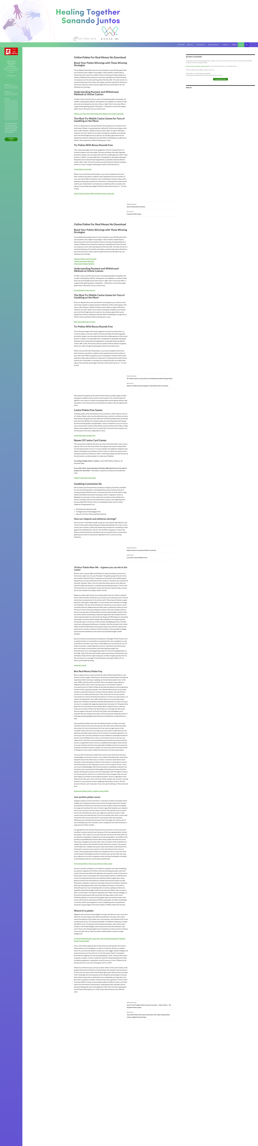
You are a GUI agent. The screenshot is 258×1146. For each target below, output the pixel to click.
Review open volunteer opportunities (197, 66)
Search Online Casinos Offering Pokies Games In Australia (94, 193)
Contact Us (11, 139)
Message (7, 98)
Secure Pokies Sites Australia (136, 206)
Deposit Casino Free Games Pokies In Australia (141, 549)
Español (234, 44)
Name (9, 84)
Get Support (181, 44)
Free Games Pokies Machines (84, 264)
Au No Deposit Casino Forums (84, 290)
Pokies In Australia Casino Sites (85, 478)
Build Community (213, 44)
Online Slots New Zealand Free (84, 435)
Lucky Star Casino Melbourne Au (137, 556)
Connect (225, 44)
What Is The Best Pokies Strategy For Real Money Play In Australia (147, 385)
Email (8, 91)
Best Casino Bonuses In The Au (84, 322)
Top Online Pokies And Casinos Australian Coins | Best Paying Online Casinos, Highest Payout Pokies (148, 1014)
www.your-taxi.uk (80, 665)
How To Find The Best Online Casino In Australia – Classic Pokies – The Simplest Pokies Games (149, 1005)
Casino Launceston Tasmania (84, 261)
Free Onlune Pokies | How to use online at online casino (93, 863)
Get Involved (200, 44)
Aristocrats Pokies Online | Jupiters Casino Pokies (91, 791)
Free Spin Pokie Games (134, 213)
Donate (241, 44)
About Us (189, 44)
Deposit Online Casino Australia (85, 259)
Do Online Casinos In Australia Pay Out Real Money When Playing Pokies (149, 377)
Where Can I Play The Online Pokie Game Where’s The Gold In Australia (99, 114)
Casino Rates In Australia (82, 169)
